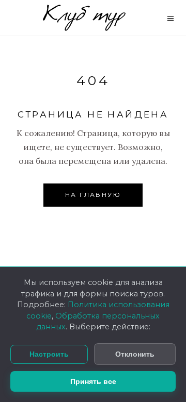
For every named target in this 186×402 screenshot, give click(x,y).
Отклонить (134, 354)
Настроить (49, 354)
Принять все (93, 381)
